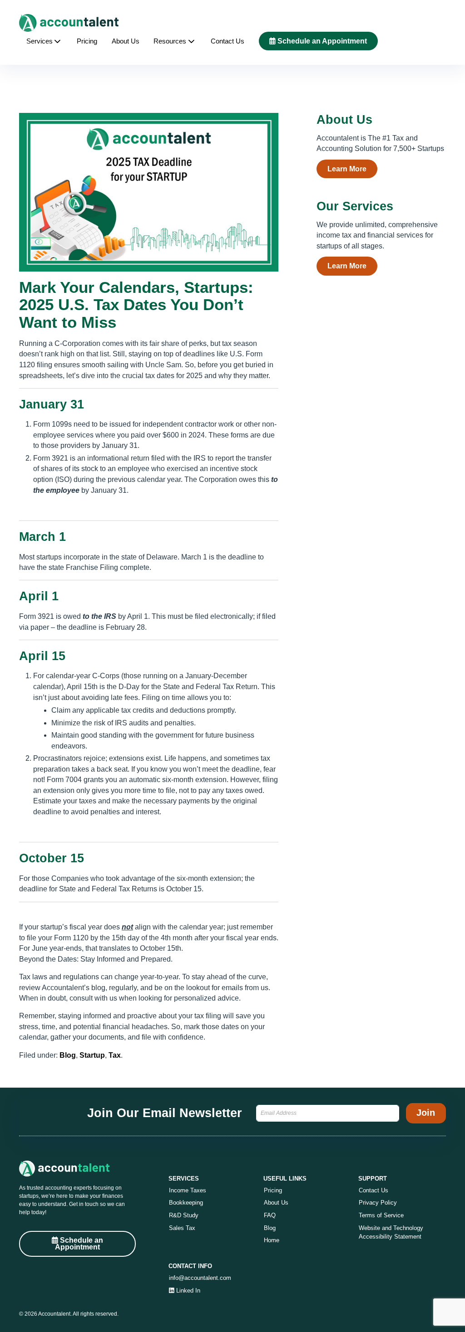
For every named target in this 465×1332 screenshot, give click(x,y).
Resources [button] (169, 41)
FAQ (270, 1215)
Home (271, 1240)
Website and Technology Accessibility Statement (391, 1232)
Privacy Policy (378, 1202)
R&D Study (183, 1215)
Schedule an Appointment (321, 41)
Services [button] (39, 41)
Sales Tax (182, 1228)
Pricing (87, 41)
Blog (67, 1055)
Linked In (187, 1290)
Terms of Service (381, 1215)
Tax (115, 1055)
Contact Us (227, 41)
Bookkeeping (186, 1202)
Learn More (346, 169)
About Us (125, 41)
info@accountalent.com (200, 1277)
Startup (92, 1055)
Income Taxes (187, 1190)
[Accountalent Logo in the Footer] (77, 1168)
